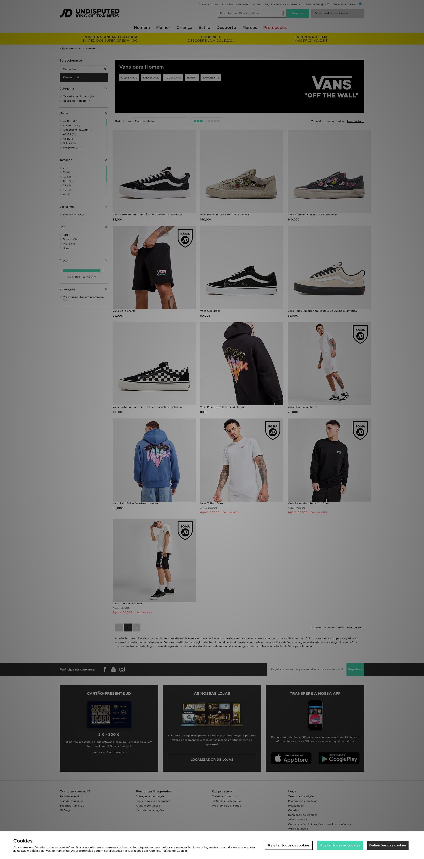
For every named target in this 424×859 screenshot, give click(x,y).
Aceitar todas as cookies (340, 845)
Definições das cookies (388, 845)
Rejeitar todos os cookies (288, 845)
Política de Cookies (174, 850)
